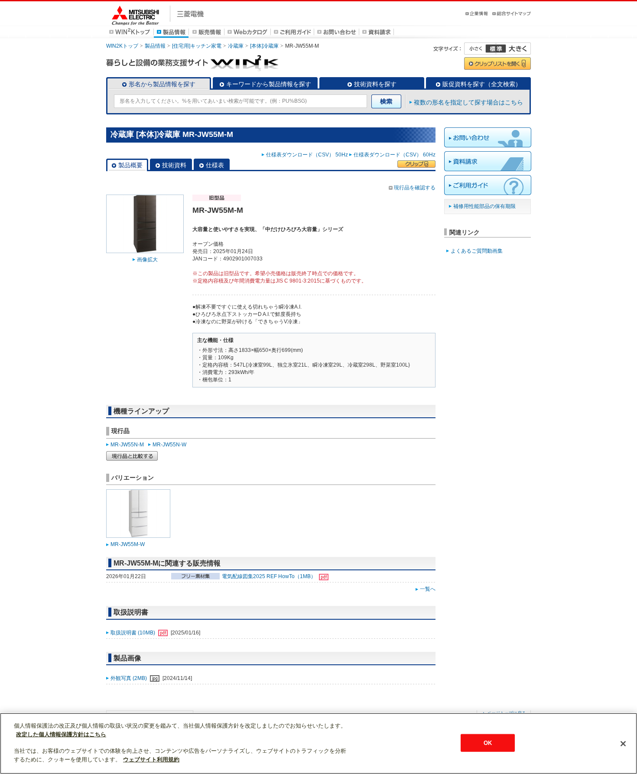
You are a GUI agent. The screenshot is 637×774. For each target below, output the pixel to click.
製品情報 (155, 46)
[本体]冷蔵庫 (264, 46)
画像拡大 (147, 260)
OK (488, 742)
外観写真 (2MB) (129, 678)
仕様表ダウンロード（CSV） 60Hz (395, 155)
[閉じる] (623, 743)
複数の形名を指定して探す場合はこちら (468, 102)
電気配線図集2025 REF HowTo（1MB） (269, 576)
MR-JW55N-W (169, 445)
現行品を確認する (415, 188)
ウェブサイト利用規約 (151, 759)
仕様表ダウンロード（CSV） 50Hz (307, 155)
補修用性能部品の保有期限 (484, 206)
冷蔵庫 (236, 46)
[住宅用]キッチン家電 (196, 46)
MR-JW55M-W (127, 544)
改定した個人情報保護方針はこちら (61, 734)
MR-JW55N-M (127, 445)
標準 (495, 48)
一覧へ (428, 589)
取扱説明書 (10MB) (133, 633)
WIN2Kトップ (122, 46)
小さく (480, 48)
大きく (513, 48)
